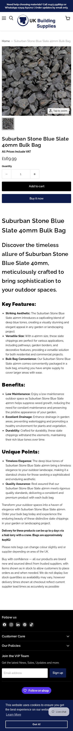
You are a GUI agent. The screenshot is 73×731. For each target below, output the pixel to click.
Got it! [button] (37, 724)
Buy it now (36, 198)
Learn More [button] (13, 714)
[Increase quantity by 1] (34, 174)
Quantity (7, 166)
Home (6, 41)
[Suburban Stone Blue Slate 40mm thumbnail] (8, 124)
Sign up (58, 673)
